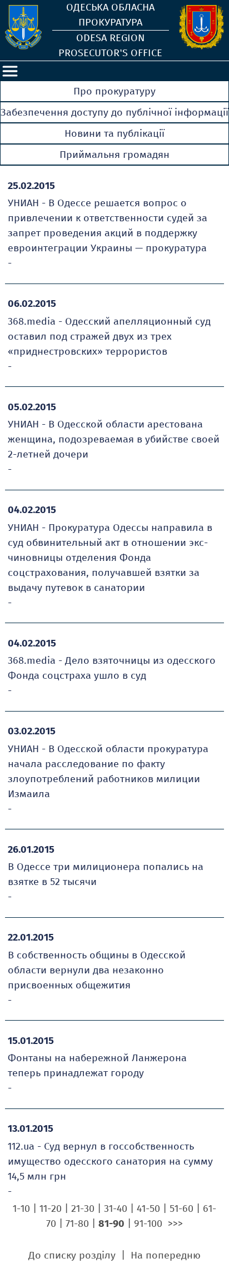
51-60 (181, 1208)
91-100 (148, 1223)
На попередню (166, 1255)
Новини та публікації (114, 133)
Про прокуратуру (114, 91)
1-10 (21, 1208)
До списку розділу (73, 1255)
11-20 (50, 1208)
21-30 (82, 1208)
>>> (175, 1223)
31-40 (115, 1208)
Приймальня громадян (114, 154)
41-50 (148, 1208)
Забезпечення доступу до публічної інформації (114, 112)
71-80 (77, 1223)
